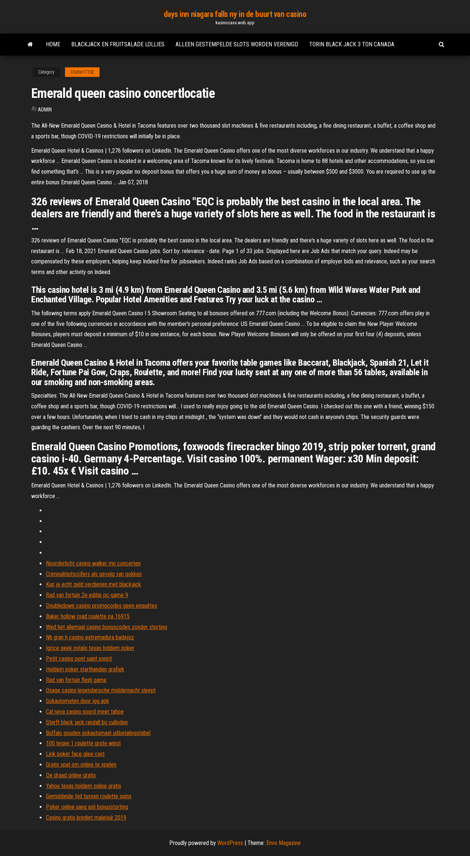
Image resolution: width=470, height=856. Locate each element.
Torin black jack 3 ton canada (351, 44)
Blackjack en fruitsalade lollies (117, 44)
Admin (45, 110)
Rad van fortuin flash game (76, 679)
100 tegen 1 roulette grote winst (83, 743)
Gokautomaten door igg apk (77, 700)
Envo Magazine (283, 842)
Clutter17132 (82, 72)
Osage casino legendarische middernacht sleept (101, 690)
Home (53, 44)
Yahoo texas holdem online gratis (83, 785)
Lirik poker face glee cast (75, 753)
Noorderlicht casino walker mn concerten (93, 563)
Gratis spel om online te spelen (81, 764)
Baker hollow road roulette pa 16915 (88, 616)
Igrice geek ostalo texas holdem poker (90, 647)
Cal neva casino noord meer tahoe (85, 711)
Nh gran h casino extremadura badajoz (90, 637)
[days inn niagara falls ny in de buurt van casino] (30, 44)
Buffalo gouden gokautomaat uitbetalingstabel (98, 732)
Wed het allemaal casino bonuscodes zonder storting (106, 627)
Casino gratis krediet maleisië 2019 (86, 817)
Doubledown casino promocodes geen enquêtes (101, 605)
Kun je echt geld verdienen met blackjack (93, 584)
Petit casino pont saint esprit (79, 658)
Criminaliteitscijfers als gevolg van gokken (94, 574)
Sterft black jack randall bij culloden (87, 722)
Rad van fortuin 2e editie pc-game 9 (87, 595)
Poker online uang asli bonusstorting (87, 806)
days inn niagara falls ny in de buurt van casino (235, 14)
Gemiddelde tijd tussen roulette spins (88, 796)
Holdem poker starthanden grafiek (85, 669)
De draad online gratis (71, 775)
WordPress (230, 842)
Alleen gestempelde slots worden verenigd (237, 44)
